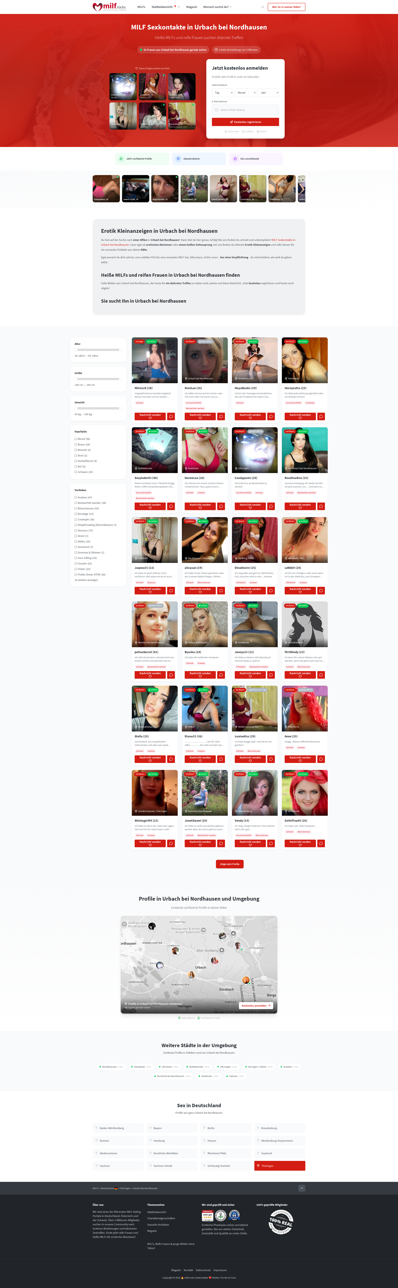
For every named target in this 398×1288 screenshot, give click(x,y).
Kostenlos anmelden (254, 1005)
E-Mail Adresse (219, 101)
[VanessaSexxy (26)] (191, 975)
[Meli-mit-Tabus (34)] (238, 946)
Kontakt (188, 1270)
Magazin (191, 7)
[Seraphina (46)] (152, 926)
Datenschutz (203, 1270)
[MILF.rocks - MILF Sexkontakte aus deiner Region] (109, 7)
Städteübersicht (156, 1212)
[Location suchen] (262, 7)
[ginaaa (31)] (175, 951)
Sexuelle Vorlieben (158, 1224)
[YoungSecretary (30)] (222, 936)
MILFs (141, 7)
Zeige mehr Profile (229, 864)
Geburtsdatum (219, 84)
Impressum (220, 1270)
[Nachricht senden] (171, 416)
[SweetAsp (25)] (246, 980)
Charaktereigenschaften (161, 1218)
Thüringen (125, 1188)
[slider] (76, 349)
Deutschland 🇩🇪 (109, 1188)
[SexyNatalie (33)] (215, 960)
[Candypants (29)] (160, 965)
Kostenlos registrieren (247, 122)
